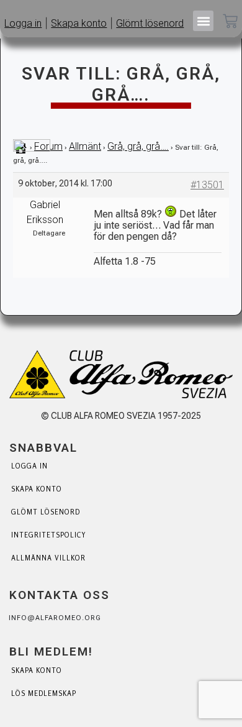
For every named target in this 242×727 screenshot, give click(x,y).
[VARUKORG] (230, 22)
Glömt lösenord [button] (150, 23)
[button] (203, 21)
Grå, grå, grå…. (138, 146)
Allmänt (85, 146)
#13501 (207, 185)
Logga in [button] (23, 23)
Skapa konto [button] (79, 23)
